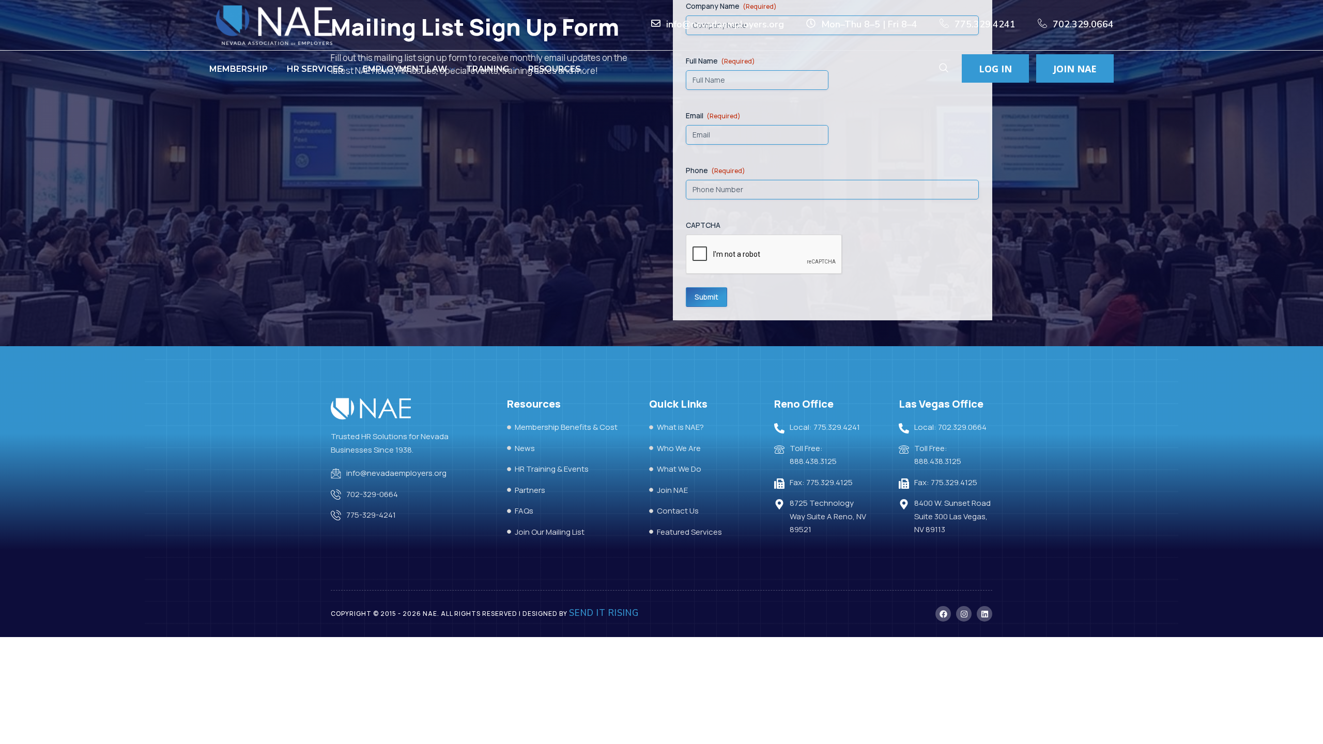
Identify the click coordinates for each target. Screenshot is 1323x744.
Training (487, 69)
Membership (238, 69)
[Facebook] (943, 614)
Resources (554, 69)
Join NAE (1075, 69)
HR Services (315, 69)
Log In (995, 69)
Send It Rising (604, 613)
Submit (706, 297)
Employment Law (405, 69)
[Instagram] (964, 614)
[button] (943, 69)
